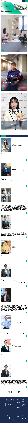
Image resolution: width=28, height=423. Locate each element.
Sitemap (23, 403)
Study (18, 399)
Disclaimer (23, 404)
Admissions (18, 400)
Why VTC (18, 406)
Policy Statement (24, 405)
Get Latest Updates (9, 404)
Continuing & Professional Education (18, 408)
